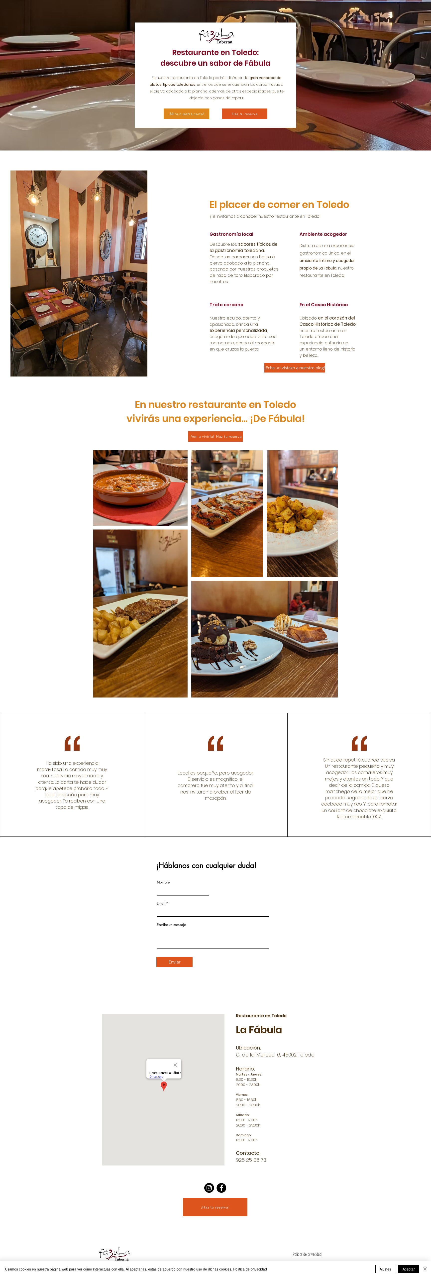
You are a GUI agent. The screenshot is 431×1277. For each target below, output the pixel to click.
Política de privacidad (307, 1254)
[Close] (425, 1269)
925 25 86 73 (251, 1160)
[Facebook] (221, 1188)
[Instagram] (209, 1188)
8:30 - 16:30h (246, 1079)
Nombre (163, 882)
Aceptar (409, 1269)
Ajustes (385, 1269)
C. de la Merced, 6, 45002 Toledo (275, 1054)
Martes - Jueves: (249, 1074)
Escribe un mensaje (171, 924)
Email (161, 903)
